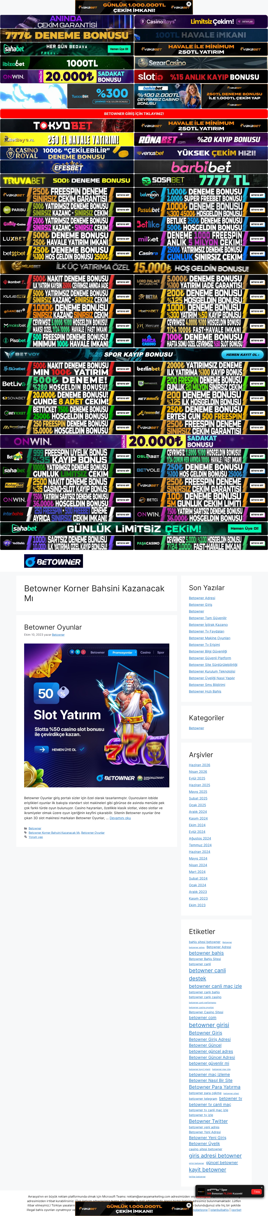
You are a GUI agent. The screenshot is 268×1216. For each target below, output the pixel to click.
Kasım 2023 (198, 898)
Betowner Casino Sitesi (206, 1012)
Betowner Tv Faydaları (206, 631)
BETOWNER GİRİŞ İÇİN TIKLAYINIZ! (134, 114)
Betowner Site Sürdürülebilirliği (213, 665)
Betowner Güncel (205, 1045)
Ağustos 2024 (200, 838)
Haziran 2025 (199, 785)
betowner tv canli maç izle (208, 1110)
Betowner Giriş (200, 605)
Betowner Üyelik (204, 1143)
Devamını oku (120, 818)
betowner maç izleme (209, 1074)
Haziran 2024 (199, 852)
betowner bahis (206, 953)
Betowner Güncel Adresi (212, 1057)
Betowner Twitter (208, 1121)
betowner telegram (203, 1099)
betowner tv (230, 1098)
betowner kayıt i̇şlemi (199, 1069)
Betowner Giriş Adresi (210, 1039)
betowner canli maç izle (215, 986)
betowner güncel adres (211, 1051)
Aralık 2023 (198, 892)
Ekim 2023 (197, 905)
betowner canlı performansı (202, 1002)
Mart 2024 (197, 872)
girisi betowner (196, 1163)
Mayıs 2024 (198, 858)
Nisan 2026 (198, 772)
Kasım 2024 (198, 818)
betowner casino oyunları (201, 1007)
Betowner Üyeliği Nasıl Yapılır (212, 678)
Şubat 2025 (198, 798)
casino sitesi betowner (205, 1149)
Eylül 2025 (197, 778)
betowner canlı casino (205, 997)
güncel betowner (222, 1162)
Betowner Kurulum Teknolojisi (212, 671)
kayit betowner (207, 1169)
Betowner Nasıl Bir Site (210, 1080)
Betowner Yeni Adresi (205, 1132)
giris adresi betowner (215, 1155)
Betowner (35, 828)
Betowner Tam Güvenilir (208, 618)
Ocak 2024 (197, 885)
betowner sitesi (231, 1093)
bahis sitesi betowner (205, 942)
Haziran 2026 (199, 765)
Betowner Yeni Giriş (207, 1137)
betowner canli (200, 964)
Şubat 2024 (198, 878)
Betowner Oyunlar (53, 627)
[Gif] (134, 267)
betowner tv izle (201, 1115)
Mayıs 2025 (198, 792)
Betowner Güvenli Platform (210, 658)
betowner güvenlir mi (209, 1063)
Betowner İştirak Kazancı (208, 625)
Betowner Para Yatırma (215, 1087)
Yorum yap (36, 837)
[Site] (67, 195)
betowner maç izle (221, 1069)
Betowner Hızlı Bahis (205, 691)
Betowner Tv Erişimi (204, 645)
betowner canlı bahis (204, 992)
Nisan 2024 (198, 865)
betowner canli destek (207, 974)
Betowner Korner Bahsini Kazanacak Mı (54, 832)
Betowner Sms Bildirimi (207, 685)
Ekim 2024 (197, 825)
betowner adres (197, 947)
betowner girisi (209, 1025)
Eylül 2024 (197, 832)
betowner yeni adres (204, 1127)
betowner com (202, 1017)
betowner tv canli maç (210, 1104)
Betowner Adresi (202, 598)
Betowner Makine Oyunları (209, 638)
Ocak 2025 (197, 805)
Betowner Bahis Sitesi (205, 959)
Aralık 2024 (198, 812)
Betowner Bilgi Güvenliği (208, 651)
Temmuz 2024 (200, 845)
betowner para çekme (205, 1093)
